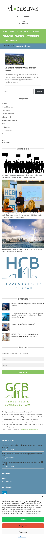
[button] (43, 497)
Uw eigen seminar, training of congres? (23, 324)
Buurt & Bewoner (8, 107)
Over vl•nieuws (23, 23)
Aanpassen (23, 532)
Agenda (27, 32)
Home (23, 21)
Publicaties (8, 36)
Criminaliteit (6, 110)
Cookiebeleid (22, 537)
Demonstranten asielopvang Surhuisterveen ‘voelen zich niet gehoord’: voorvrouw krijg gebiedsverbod (22, 176)
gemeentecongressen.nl (29, 429)
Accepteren (23, 519)
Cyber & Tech (6, 117)
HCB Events (5, 143)
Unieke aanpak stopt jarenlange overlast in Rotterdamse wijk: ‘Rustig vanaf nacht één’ (22, 250)
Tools (19, 32)
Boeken (36, 32)
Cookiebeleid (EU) (10, 40)
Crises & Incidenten (8, 114)
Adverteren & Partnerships (27, 36)
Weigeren (23, 526)
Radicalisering (7, 130)
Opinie (12, 32)
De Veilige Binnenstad (9, 120)
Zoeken (39, 91)
